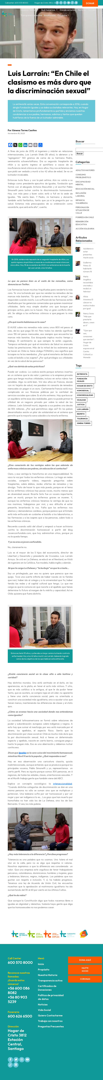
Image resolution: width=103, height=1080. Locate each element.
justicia (81, 405)
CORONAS (85, 979)
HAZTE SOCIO (85, 969)
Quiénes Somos (28, 9)
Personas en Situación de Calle (82, 210)
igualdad (81, 400)
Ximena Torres (83, 423)
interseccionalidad (62, 783)
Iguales (22, 752)
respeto (81, 414)
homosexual (83, 391)
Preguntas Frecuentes (51, 1026)
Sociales (92, 9)
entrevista (82, 374)
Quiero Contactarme (50, 1015)
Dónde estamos (68, 9)
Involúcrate (50, 15)
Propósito (43, 969)
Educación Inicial (85, 189)
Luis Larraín (82, 409)
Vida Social (44, 1009)
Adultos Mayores (85, 170)
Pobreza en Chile (85, 217)
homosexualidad (85, 395)
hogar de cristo (84, 386)
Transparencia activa (31, 15)
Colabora (62, 15)
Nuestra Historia (47, 975)
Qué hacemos (48, 9)
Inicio (41, 964)
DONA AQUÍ (85, 960)
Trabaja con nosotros (50, 1020)
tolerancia (82, 419)
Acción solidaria (85, 228)
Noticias (82, 9)
